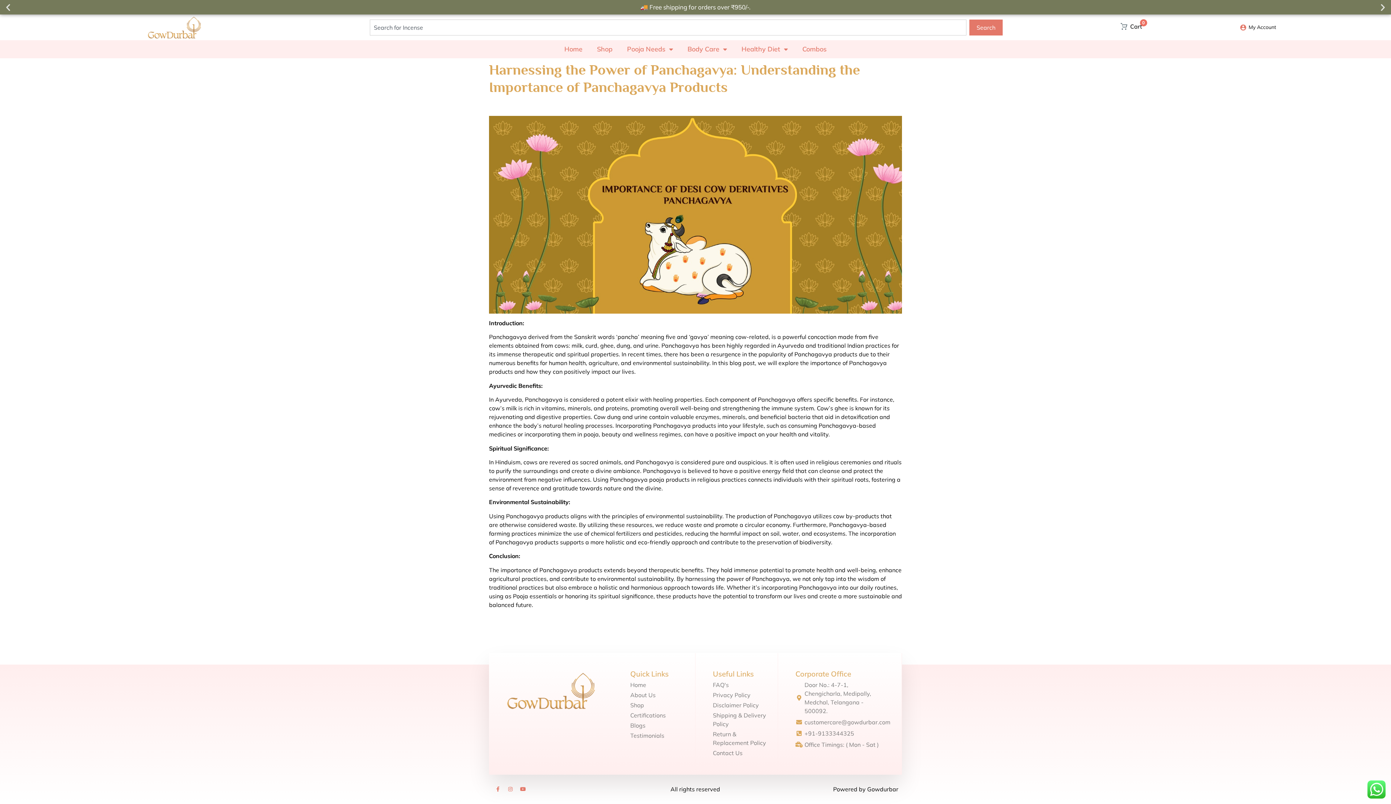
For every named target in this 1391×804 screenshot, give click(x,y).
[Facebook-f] (498, 789)
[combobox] (668, 27)
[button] (8, 7)
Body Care (703, 49)
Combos (814, 49)
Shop (605, 49)
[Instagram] (510, 789)
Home (573, 49)
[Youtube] (523, 789)
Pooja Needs (646, 49)
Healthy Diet (761, 49)
